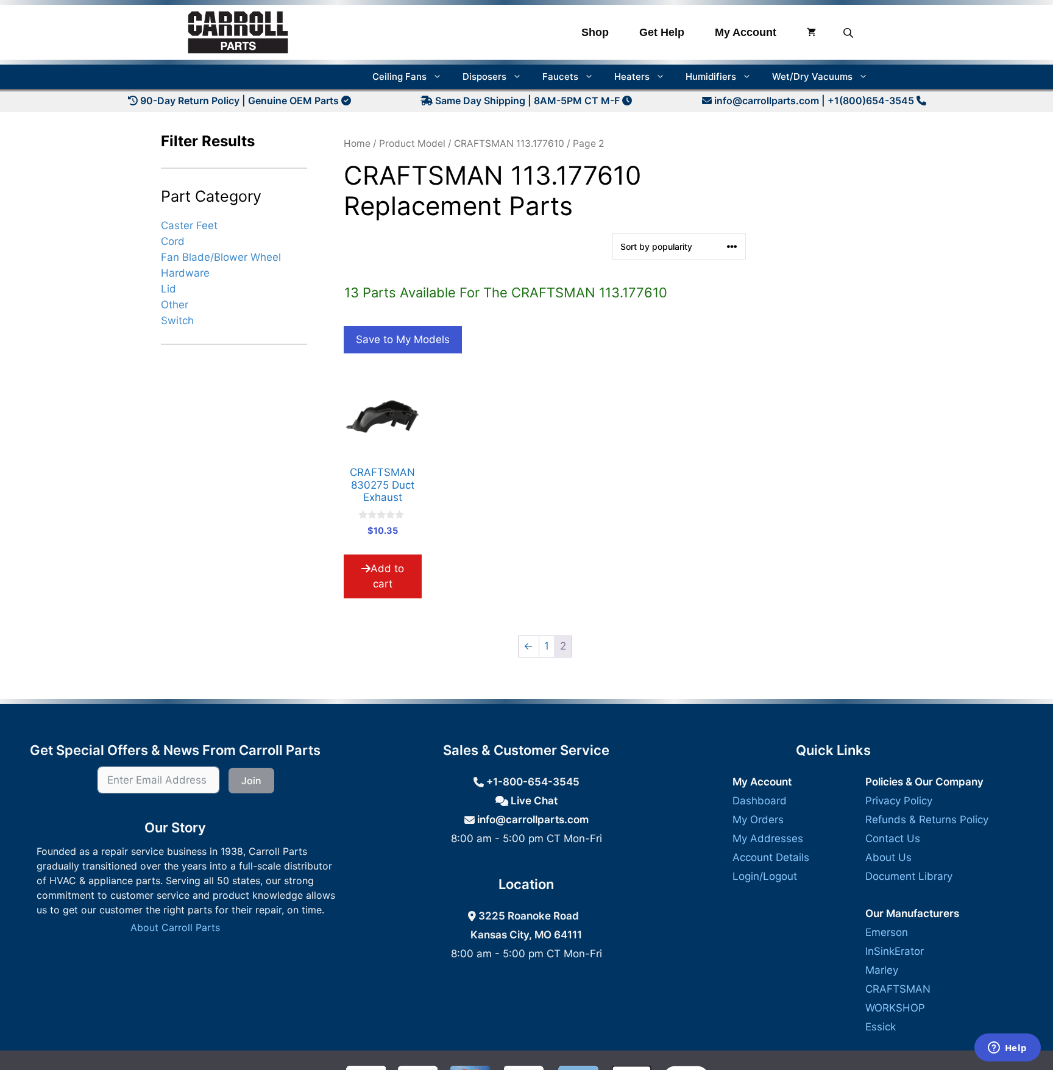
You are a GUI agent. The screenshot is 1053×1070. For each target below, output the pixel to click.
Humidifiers (711, 76)
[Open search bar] (849, 32)
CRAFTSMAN (898, 989)
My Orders (758, 819)
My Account (745, 32)
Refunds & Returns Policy (926, 819)
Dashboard (759, 801)
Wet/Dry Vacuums (812, 76)
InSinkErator (894, 951)
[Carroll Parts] (238, 32)
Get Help (661, 32)
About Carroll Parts (175, 927)
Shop (595, 32)
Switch (177, 320)
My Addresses (767, 838)
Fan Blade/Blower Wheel (221, 256)
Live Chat (533, 801)
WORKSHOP (895, 1008)
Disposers (484, 76)
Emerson (886, 932)
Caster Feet (189, 225)
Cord (173, 241)
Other (174, 305)
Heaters (632, 76)
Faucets (560, 76)
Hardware (185, 272)
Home (357, 143)
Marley (881, 970)
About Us (888, 857)
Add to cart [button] (387, 576)
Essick (880, 1027)
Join (251, 780)
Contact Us (892, 838)
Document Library (908, 876)
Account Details (770, 857)
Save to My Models (403, 339)
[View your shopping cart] (811, 32)
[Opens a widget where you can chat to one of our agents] (1007, 1048)
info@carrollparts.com (766, 100)
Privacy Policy (898, 801)
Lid (168, 289)
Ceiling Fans (399, 76)
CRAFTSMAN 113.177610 (509, 143)
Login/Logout (764, 876)
